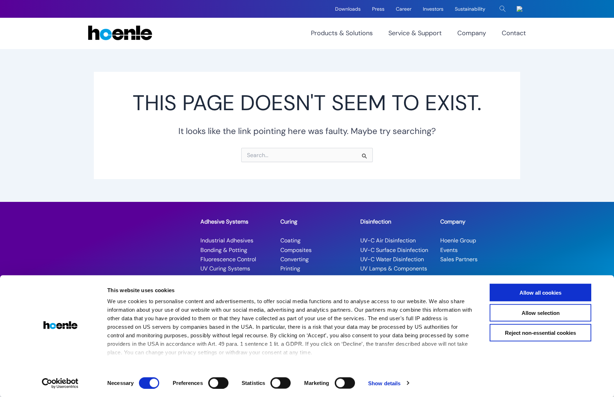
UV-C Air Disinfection (388, 240)
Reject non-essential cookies (540, 333)
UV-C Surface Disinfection (394, 250)
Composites (296, 250)
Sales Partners (459, 259)
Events (449, 250)
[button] (503, 9)
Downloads (348, 9)
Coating (290, 240)
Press (378, 9)
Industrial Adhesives (226, 240)
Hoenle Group (458, 240)
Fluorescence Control (228, 259)
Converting (294, 259)
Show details (384, 383)
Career (403, 9)
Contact (514, 33)
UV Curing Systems (225, 268)
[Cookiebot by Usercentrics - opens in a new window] (60, 383)
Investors (433, 9)
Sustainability (470, 9)
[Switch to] (521, 9)
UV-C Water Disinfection (392, 259)
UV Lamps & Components (393, 268)
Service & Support (415, 33)
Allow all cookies (540, 293)
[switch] (218, 382)
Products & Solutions (342, 33)
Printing (290, 268)
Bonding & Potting (223, 250)
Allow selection (541, 313)
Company (471, 33)
